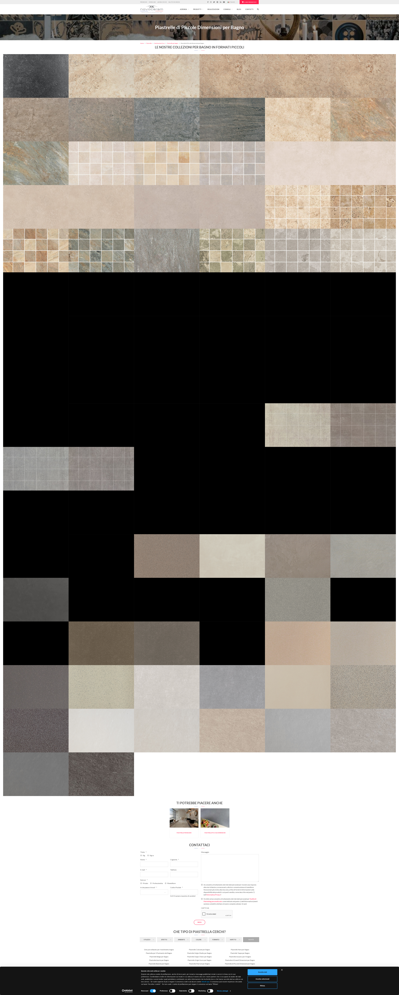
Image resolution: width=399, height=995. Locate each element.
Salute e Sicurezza (174, 2)
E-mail (143, 870)
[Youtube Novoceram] (224, 2)
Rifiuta (262, 986)
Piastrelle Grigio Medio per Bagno (199, 953)
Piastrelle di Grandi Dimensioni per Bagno (240, 960)
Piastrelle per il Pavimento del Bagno (159, 953)
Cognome (174, 860)
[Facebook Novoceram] (208, 2)
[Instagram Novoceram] (210, 2)
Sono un (144, 880)
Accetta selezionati (262, 979)
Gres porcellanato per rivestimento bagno (159, 950)
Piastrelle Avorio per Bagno (159, 960)
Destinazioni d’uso (159, 43)
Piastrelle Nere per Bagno (240, 950)
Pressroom (143, 2)
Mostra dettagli (222, 991)
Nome (143, 860)
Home (142, 43)
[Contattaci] (42, 66)
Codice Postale (176, 887)
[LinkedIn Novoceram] (220, 2)
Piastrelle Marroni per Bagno (199, 964)
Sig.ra (152, 855)
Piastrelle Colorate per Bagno (199, 950)
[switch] (172, 991)
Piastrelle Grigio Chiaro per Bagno (199, 957)
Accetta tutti (262, 972)
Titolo (143, 852)
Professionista (158, 883)
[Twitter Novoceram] (214, 2)
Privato (145, 883)
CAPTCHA (205, 908)
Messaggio (205, 852)
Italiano (232, 2)
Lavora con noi (162, 2)
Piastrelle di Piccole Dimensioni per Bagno (240, 964)
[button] (184, 9)
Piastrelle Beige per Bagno (159, 957)
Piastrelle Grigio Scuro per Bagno (199, 960)
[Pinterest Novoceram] (217, 2)
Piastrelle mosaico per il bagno (240, 957)
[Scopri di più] (35, 66)
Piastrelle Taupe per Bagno (240, 953)
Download (152, 2)
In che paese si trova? (148, 887)
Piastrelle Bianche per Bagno (159, 964)
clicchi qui (206, 982)
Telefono (173, 870)
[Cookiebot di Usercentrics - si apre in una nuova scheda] (127, 991)
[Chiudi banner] (282, 970)
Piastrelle (149, 43)
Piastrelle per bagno (172, 43)
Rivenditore (171, 883)
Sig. (144, 855)
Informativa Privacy (213, 895)
